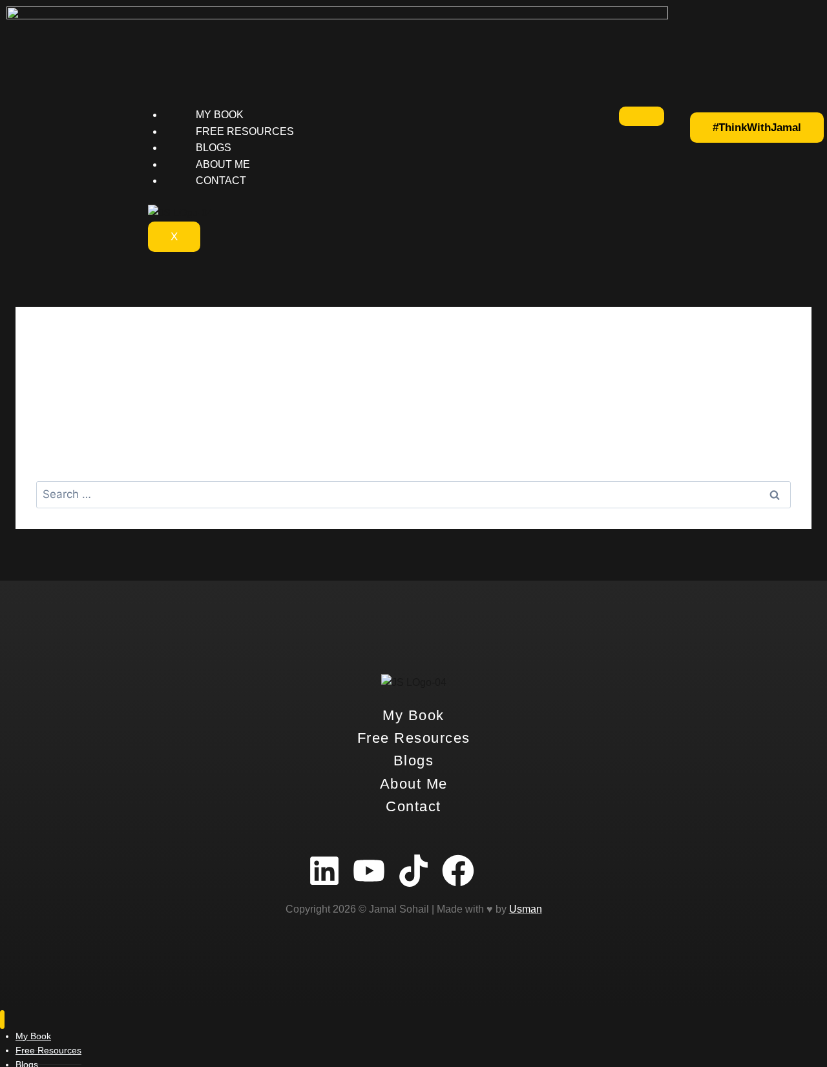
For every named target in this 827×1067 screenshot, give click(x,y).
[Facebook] (458, 871)
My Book (220, 114)
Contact (221, 180)
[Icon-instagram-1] (503, 871)
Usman (525, 909)
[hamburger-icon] (641, 116)
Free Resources (245, 131)
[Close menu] (2, 1019)
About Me (223, 164)
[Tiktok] (413, 871)
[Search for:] (413, 494)
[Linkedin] (324, 871)
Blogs (213, 147)
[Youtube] (369, 871)
